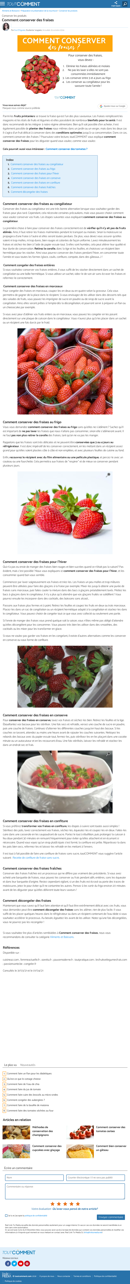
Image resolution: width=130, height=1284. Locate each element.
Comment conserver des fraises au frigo (33, 169)
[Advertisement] (65, 1019)
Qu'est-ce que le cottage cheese (24, 1079)
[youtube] (20, 1263)
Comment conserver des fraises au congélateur (37, 164)
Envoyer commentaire (111, 1217)
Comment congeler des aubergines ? (26, 1100)
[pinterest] (27, 1263)
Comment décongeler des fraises (29, 192)
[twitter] (14, 1263)
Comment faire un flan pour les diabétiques (29, 1073)
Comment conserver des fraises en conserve (36, 178)
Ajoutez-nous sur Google (114, 106)
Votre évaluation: (41, 1209)
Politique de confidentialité (105, 1276)
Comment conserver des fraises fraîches (33, 187)
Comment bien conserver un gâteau (111, 1148)
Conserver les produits (68, 11)
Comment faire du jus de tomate (24, 1089)
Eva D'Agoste (19, 30)
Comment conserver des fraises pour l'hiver (35, 173)
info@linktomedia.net (93, 1232)
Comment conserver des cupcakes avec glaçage (47, 1148)
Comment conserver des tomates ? (67, 149)
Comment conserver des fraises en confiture (35, 183)
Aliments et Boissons (10, 11)
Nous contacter (63, 1276)
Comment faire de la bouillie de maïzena (28, 1105)
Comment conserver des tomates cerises (110, 1129)
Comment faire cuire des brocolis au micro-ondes (32, 1095)
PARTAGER (115, 6)
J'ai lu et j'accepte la (27, 1216)
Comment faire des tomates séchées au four (30, 1111)
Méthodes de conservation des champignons (42, 1131)
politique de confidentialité (36, 1215)
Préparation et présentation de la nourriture (39, 11)
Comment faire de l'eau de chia (23, 1084)
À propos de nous (46, 1276)
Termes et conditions (82, 1276)
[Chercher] (125, 4)
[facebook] (8, 1263)
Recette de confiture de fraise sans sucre (36, 857)
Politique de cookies (13, 1281)
